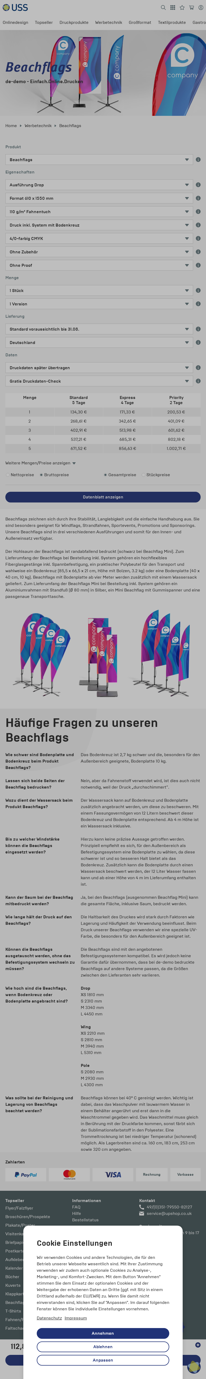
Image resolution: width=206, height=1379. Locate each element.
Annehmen (103, 1333)
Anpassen (103, 1360)
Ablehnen (103, 1347)
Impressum (76, 1318)
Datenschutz (49, 1318)
